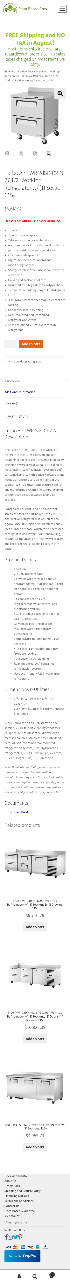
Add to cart (31, 344)
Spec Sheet (21, 812)
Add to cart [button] (35, 926)
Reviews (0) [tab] (11, 403)
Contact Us (11, 1206)
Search (35, 1276)
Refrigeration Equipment (32, 71)
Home (11, 71)
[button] (60, 93)
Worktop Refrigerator (29, 361)
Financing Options (16, 1196)
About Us (10, 1181)
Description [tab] (12, 380)
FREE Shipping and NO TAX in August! (35, 38)
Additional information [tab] (19, 392)
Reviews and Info (15, 1176)
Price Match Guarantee (19, 1211)
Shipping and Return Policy (22, 1191)
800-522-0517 (16, 1230)
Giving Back (12, 1186)
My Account (12, 1216)
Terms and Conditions (19, 1201)
